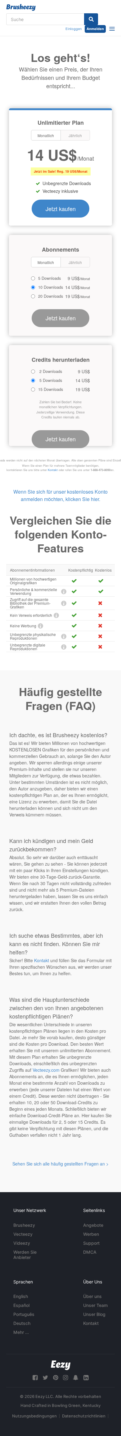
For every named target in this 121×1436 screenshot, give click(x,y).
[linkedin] (85, 1378)
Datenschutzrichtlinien (83, 1415)
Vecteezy (23, 1234)
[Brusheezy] (21, 7)
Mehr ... (21, 1332)
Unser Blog (94, 1314)
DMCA (89, 1252)
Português (23, 1314)
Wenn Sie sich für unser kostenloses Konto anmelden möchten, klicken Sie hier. (60, 495)
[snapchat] (75, 1378)
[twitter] (45, 1378)
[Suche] (91, 19)
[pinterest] (55, 1378)
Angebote (93, 1225)
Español (21, 1305)
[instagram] (65, 1378)
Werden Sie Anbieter (25, 1254)
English (20, 1296)
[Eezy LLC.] (60, 1365)
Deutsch (21, 1323)
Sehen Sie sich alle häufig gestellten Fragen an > (60, 1164)
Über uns (92, 1296)
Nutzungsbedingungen (34, 1415)
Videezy (21, 1243)
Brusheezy (24, 1225)
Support (91, 1243)
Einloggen (73, 29)
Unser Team (95, 1305)
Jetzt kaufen (61, 209)
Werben (91, 1234)
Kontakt (53, 470)
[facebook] (35, 1378)
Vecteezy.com (46, 1070)
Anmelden (95, 29)
